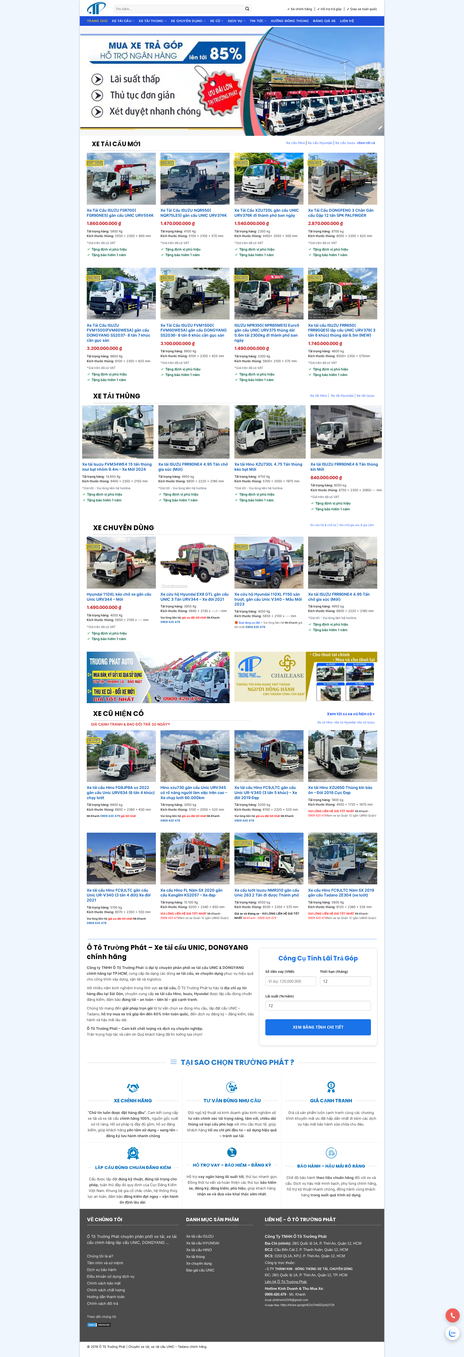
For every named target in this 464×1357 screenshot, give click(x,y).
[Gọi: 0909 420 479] (453, 1315)
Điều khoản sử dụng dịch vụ (110, 1276)
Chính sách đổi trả (102, 1303)
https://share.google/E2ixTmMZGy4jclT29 (307, 1305)
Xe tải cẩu (121, 21)
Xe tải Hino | (320, 395)
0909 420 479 (170, 622)
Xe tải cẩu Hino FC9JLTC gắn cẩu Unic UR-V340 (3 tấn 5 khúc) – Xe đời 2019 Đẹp (265, 792)
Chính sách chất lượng (106, 1290)
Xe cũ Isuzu (366, 722)
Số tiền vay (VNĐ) (279, 971)
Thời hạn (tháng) (334, 971)
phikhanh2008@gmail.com (290, 1300)
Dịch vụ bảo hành (101, 1269)
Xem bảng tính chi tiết (318, 1027)
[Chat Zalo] (453, 1333)
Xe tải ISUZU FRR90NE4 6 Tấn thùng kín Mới (344, 467)
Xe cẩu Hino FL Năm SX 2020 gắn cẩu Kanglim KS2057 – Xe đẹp (191, 893)
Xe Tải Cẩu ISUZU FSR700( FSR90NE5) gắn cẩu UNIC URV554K (120, 213)
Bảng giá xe (324, 21)
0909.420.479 (275, 1294)
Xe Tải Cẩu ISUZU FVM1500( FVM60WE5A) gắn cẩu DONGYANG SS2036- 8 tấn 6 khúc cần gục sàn (193, 330)
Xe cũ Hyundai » (346, 722)
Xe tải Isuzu (365, 395)
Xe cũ (215, 21)
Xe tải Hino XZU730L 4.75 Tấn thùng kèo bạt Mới (268, 467)
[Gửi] (247, 9)
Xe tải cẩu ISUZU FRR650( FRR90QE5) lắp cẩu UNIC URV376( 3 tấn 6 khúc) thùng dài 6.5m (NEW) (341, 330)
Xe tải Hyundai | (343, 395)
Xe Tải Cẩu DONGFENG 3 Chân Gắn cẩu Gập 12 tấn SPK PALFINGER (341, 213)
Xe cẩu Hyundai (320, 143)
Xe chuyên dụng (187, 21)
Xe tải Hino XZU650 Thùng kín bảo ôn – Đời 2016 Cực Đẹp (340, 790)
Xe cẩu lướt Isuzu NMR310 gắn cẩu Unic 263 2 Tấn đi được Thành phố (266, 893)
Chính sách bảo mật (104, 1283)
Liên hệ (347, 21)
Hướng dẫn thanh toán (106, 1296)
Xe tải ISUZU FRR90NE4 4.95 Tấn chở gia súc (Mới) (193, 467)
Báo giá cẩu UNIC (200, 1270)
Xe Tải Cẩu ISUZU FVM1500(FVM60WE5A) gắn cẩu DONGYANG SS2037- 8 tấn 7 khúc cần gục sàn (118, 333)
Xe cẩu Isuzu (345, 143)
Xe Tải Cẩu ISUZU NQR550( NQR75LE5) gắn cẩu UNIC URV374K (193, 213)
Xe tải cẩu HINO (199, 1250)
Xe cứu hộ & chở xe (323, 525)
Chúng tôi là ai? (100, 1256)
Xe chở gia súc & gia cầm (357, 525)
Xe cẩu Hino (295, 143)
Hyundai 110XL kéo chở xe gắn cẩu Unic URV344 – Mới (119, 597)
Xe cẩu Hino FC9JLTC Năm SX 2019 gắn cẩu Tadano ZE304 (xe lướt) (341, 893)
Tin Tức (256, 21)
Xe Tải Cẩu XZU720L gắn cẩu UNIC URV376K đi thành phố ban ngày (266, 213)
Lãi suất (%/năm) (279, 996)
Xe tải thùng (151, 21)
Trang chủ (97, 21)
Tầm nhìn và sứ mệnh (105, 1263)
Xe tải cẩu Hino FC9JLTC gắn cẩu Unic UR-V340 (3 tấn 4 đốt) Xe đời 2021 (119, 895)
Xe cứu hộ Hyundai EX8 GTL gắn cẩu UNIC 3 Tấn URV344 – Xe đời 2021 (194, 597)
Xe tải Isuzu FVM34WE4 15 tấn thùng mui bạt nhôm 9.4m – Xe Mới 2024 (117, 467)
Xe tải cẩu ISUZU (200, 1236)
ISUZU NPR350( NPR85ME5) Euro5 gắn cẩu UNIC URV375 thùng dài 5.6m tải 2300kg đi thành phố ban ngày (266, 333)
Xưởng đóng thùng (290, 21)
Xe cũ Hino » (326, 722)
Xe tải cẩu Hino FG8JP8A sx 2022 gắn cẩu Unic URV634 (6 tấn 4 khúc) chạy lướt (121, 792)
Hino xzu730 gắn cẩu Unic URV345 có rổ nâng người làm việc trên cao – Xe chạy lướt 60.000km (193, 792)
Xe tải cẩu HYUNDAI (202, 1243)
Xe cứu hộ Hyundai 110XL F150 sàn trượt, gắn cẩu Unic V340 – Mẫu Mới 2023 (268, 599)
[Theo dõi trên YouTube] (158, 1316)
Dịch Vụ (235, 21)
